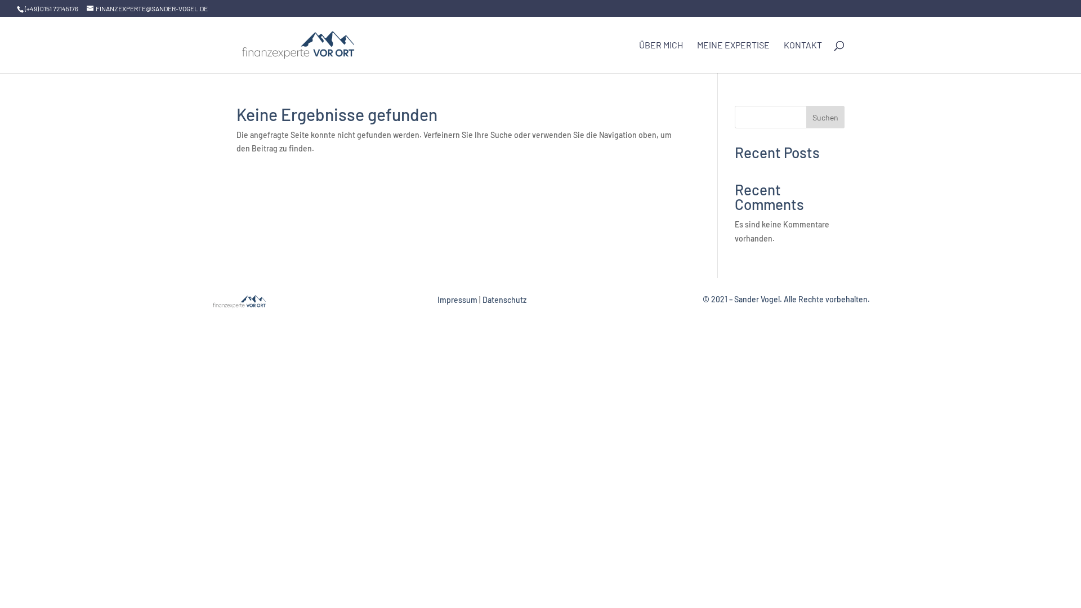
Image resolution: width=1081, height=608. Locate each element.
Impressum (457, 300)
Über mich (661, 45)
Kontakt (803, 45)
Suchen (825, 117)
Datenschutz (504, 300)
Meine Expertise (733, 45)
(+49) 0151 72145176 (51, 8)
